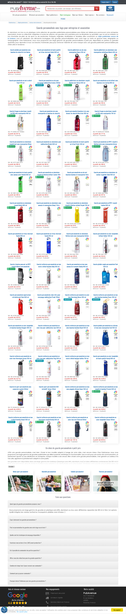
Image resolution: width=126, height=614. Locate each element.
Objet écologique (65, 15)
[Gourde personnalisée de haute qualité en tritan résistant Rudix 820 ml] (48, 62)
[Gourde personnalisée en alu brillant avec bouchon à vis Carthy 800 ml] (105, 92)
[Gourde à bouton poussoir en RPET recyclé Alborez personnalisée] (20, 276)
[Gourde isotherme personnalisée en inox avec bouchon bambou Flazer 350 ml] (105, 307)
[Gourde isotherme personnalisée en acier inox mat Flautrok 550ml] (77, 429)
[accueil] (25, 8)
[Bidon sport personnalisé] (20, 483)
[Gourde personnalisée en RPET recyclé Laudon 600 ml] (105, 215)
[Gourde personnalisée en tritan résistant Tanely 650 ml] (48, 245)
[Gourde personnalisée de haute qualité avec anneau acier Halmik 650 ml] (20, 184)
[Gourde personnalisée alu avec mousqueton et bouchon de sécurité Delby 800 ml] (48, 123)
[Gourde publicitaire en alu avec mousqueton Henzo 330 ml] (77, 62)
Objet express (89, 15)
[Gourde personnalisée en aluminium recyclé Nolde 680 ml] (20, 215)
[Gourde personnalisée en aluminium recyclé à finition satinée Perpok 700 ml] (77, 215)
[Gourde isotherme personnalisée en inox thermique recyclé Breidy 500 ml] (48, 429)
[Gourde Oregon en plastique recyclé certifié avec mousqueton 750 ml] (105, 123)
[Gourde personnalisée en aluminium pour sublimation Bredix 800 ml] (48, 153)
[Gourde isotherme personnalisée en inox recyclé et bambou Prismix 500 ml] (105, 398)
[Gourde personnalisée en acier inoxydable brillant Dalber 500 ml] (105, 245)
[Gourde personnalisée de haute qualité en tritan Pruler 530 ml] (77, 153)
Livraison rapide (57, 598)
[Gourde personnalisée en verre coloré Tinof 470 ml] (20, 92)
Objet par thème (77, 15)
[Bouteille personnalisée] (48, 483)
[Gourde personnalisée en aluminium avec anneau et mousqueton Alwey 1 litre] (48, 215)
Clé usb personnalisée (19, 15)
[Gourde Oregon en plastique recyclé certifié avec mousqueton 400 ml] (20, 123)
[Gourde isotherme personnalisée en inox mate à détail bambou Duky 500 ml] (48, 276)
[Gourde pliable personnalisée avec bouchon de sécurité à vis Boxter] (20, 62)
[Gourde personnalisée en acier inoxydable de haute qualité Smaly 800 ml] (105, 368)
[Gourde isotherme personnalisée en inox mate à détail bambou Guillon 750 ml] (77, 368)
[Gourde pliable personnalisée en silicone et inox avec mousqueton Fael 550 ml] (105, 337)
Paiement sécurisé (58, 593)
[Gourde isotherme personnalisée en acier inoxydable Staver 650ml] (105, 429)
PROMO (63, 19)
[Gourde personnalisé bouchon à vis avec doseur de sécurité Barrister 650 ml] (77, 123)
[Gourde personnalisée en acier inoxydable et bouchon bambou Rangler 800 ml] (20, 337)
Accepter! (117, 610)
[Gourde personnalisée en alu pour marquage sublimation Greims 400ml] (48, 92)
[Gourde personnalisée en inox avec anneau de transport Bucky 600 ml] (77, 276)
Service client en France (60, 602)
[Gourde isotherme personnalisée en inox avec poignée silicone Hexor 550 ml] (77, 398)
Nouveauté (110, 15)
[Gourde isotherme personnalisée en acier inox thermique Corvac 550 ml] (20, 368)
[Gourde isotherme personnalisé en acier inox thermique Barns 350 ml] (77, 307)
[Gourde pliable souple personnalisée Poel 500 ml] (105, 276)
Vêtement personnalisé (36, 15)
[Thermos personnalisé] (105, 483)
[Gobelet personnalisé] (77, 483)
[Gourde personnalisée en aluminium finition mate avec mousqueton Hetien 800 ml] (77, 245)
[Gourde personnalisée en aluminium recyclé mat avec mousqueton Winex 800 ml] (20, 153)
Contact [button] (115, 2)
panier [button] (110, 9)
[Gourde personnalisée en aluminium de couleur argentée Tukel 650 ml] (105, 184)
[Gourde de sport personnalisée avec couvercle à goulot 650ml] (20, 398)
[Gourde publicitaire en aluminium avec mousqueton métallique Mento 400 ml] (105, 62)
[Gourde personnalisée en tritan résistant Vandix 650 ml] (20, 245)
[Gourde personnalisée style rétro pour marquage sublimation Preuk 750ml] (48, 307)
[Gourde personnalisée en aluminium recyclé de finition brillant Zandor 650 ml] (48, 184)
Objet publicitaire (51, 15)
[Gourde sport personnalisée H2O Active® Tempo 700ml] (48, 398)
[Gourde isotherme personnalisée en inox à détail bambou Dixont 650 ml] (20, 429)
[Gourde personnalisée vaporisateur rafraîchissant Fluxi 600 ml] (20, 307)
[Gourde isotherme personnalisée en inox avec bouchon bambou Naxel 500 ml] (77, 337)
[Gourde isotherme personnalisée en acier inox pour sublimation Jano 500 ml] (48, 337)
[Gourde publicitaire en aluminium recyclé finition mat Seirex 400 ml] (77, 92)
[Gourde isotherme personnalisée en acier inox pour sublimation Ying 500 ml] (48, 368)
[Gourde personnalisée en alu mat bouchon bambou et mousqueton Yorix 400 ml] (77, 184)
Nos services (100, 15)
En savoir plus (22, 611)
